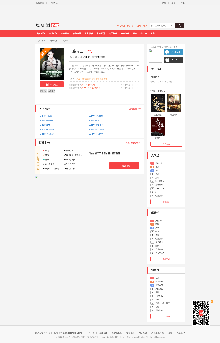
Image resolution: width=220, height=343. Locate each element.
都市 (105, 78)
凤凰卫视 (180, 332)
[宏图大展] (158, 103)
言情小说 (53, 33)
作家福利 (131, 25)
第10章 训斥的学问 (97, 133)
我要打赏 (126, 165)
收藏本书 (51, 91)
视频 (170, 332)
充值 (139, 25)
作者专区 (121, 25)
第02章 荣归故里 (96, 115)
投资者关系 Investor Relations (68, 332)
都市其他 (53, 40)
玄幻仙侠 (89, 33)
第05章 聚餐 (45, 124)
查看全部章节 (135, 108)
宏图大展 (158, 114)
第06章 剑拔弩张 (96, 124)
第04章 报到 (94, 120)
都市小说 (41, 33)
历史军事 (65, 33)
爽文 (78, 78)
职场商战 (77, 33)
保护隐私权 (116, 332)
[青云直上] (158, 126)
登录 (164, 2)
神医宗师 (173, 114)
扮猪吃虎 (84, 78)
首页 (43, 40)
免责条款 (130, 332)
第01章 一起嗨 (46, 115)
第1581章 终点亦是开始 (90, 87)
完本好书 (125, 33)
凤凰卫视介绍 (157, 332)
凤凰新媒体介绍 (42, 332)
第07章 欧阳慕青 (47, 129)
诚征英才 (103, 332)
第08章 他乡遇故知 (97, 129)
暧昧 (97, 78)
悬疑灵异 (101, 33)
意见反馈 (143, 332)
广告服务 (90, 332)
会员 (145, 25)
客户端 (153, 33)
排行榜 (144, 33)
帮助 (183, 2)
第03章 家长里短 (47, 120)
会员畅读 (113, 33)
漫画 (135, 33)
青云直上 (158, 138)
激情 (101, 78)
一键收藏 (53, 2)
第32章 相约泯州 (88, 84)
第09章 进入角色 (47, 133)
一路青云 (64, 40)
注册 (173, 2)
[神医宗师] (174, 103)
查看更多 (166, 144)
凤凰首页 (40, 2)
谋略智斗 (91, 78)
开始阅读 (54, 84)
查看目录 (43, 91)
